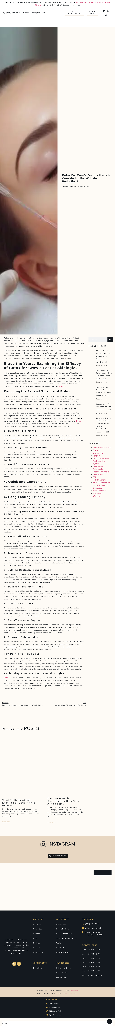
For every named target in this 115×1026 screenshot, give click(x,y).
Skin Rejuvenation (64, 938)
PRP (94, 477)
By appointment (95, 975)
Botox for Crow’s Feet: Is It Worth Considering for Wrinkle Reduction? (103, 423)
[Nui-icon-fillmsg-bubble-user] (109, 1021)
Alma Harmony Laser (102, 447)
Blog (35, 938)
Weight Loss (98, 493)
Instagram (62, 843)
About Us (37, 924)
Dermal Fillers (99, 453)
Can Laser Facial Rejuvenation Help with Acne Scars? (63, 801)
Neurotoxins (98, 474)
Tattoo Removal (99, 490)
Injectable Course (64, 968)
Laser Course (62, 973)
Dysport (96, 455)
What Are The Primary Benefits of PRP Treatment (104, 389)
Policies (36, 943)
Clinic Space (39, 929)
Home (4, 1023)
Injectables (61, 924)
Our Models (61, 977)
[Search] (110, 339)
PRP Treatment (99, 480)
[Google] (106, 15)
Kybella (96, 464)
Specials (60, 948)
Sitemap (74, 990)
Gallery (36, 934)
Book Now (37, 968)
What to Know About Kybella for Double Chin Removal (18, 803)
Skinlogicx (63, 386)
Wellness (96, 496)
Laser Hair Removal (101, 472)
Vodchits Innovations (70, 993)
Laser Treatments (64, 934)
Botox (78, 421)
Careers (36, 948)
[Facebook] (104, 11)
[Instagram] (108, 11)
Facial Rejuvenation (101, 458)
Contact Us (38, 952)
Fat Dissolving (99, 461)
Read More (6, 822)
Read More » (101, 365)
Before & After (62, 952)
